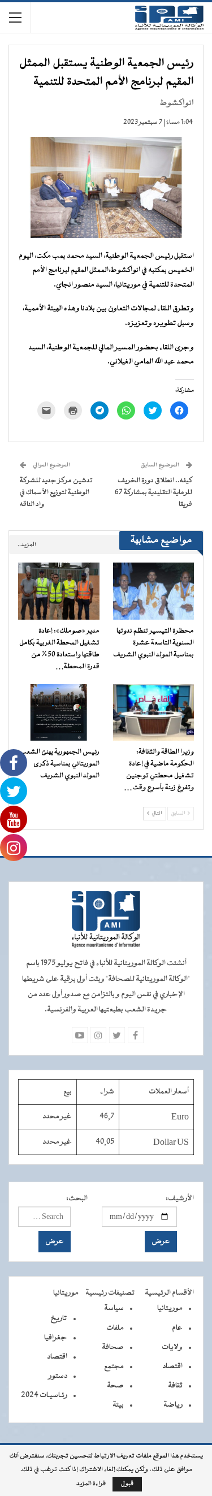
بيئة (118, 1404)
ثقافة (175, 1385)
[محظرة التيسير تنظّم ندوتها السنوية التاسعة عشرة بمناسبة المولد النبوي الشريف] (153, 591)
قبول (127, 1484)
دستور (58, 1376)
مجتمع (114, 1366)
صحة (115, 1385)
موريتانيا (170, 1308)
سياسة (114, 1308)
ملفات (115, 1328)
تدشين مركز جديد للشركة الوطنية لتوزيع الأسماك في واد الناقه (56, 492)
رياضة (173, 1404)
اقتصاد (172, 1366)
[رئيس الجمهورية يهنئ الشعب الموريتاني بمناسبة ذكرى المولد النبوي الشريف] (58, 712)
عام (177, 1328)
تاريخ (58, 1318)
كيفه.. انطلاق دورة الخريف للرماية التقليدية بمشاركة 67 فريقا (153, 492)
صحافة (113, 1347)
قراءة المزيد (91, 1484)
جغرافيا (55, 1337)
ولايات (172, 1347)
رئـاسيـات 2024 (44, 1395)
